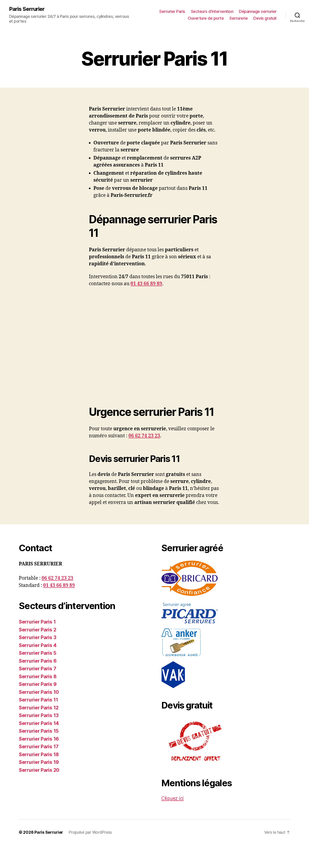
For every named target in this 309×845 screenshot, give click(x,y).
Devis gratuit (265, 18)
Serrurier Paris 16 (39, 739)
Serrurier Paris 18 (39, 754)
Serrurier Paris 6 (37, 661)
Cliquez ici (172, 798)
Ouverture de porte (206, 18)
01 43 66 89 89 (146, 284)
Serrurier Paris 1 (37, 622)
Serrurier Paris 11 (38, 700)
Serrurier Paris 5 (37, 653)
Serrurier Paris (172, 11)
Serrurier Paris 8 (37, 676)
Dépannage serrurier (258, 11)
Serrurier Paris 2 (37, 630)
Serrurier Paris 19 (39, 762)
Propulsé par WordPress (90, 832)
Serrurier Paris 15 (39, 731)
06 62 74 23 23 (144, 436)
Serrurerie (238, 18)
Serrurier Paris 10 (39, 692)
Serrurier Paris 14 (39, 723)
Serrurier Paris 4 (37, 645)
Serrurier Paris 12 (39, 708)
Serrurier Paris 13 (39, 715)
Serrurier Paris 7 (37, 668)
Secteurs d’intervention (212, 11)
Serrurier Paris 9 (37, 684)
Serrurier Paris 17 (39, 746)
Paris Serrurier (27, 9)
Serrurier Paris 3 (37, 637)
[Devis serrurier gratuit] (225, 742)
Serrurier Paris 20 (39, 770)
